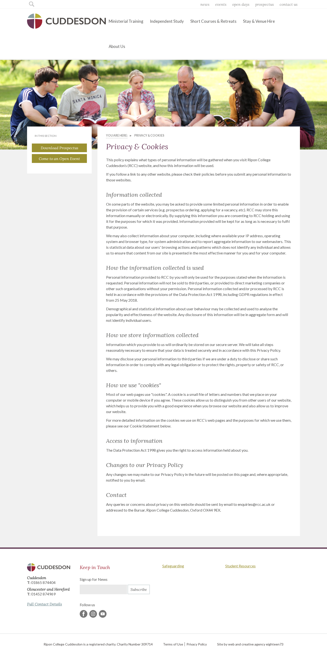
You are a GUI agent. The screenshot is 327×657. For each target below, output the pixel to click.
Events (220, 4)
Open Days (240, 4)
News (204, 4)
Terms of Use (173, 644)
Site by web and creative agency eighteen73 (250, 644)
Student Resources (240, 566)
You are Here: (117, 135)
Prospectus (264, 4)
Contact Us (289, 4)
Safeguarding (173, 566)
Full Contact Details (44, 604)
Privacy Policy (196, 644)
